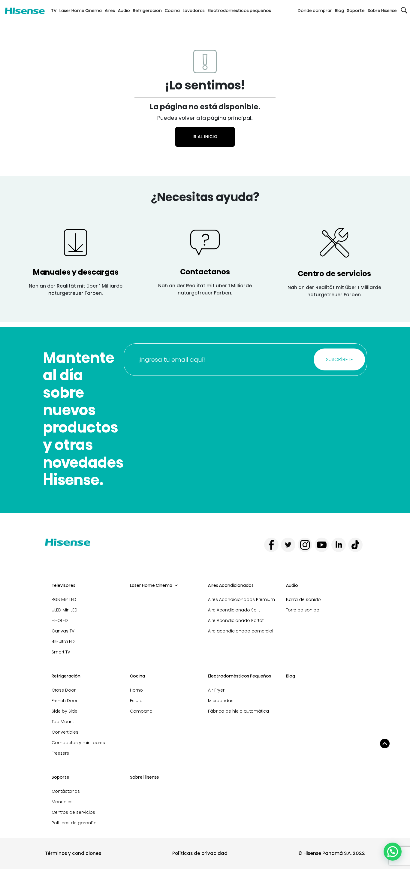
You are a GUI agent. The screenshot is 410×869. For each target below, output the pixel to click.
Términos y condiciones (73, 853)
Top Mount (63, 722)
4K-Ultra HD (63, 641)
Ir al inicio (205, 137)
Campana (141, 711)
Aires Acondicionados (231, 585)
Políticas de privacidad (200, 853)
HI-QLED (60, 620)
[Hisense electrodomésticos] (25, 10)
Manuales (62, 802)
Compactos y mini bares (78, 743)
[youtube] (322, 545)
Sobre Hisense (382, 11)
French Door (64, 701)
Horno (136, 690)
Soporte (60, 777)
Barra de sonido (303, 599)
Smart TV (61, 652)
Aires (110, 11)
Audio (124, 11)
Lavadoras (194, 11)
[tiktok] (355, 545)
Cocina (172, 11)
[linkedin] (338, 545)
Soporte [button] (356, 11)
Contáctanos (66, 791)
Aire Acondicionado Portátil (236, 620)
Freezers (60, 753)
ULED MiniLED (64, 610)
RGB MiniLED (64, 599)
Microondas (221, 701)
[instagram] (305, 545)
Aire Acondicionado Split (234, 610)
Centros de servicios (73, 812)
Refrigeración (147, 11)
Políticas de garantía (74, 823)
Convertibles (65, 732)
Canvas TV (63, 631)
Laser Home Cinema (80, 11)
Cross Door (64, 690)
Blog (339, 11)
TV (53, 11)
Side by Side (64, 711)
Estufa (136, 701)
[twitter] (288, 545)
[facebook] (271, 545)
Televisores (63, 585)
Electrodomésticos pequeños (239, 11)
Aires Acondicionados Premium (241, 599)
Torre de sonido (302, 610)
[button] (404, 10)
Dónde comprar (315, 11)
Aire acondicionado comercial (240, 631)
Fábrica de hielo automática (238, 711)
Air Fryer (216, 690)
